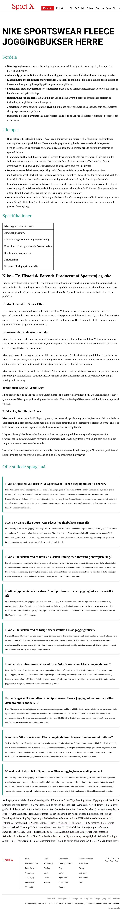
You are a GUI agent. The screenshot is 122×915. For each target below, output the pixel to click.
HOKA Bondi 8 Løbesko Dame (69, 831)
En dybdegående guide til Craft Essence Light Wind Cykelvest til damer (66, 804)
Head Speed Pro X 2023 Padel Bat (62, 827)
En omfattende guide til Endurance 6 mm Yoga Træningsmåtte (59, 800)
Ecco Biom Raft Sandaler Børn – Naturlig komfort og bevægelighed (61, 836)
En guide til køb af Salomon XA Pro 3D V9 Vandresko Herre (88, 840)
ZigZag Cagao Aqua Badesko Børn (40, 818)
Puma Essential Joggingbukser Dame (29, 813)
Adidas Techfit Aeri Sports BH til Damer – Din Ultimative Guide (73, 822)
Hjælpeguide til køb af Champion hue (36, 840)
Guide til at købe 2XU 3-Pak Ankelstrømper (82, 818)
